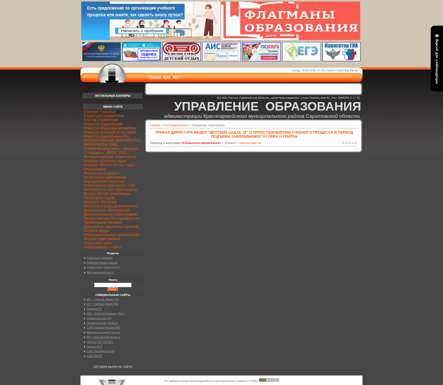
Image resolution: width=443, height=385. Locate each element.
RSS (175, 77)
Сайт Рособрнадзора (100, 351)
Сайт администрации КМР (103, 327)
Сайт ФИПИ (94, 356)
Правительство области (102, 322)
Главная (155, 77)
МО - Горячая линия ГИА (103, 299)
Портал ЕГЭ (94, 346)
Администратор (250, 142)
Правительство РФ (99, 318)
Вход (166, 77)
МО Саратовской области (103, 337)
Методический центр (100, 272)
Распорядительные (175, 125)
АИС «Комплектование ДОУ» (106, 313)
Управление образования (103, 267)
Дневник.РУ (94, 308)
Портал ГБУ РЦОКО (100, 341)
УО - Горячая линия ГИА (102, 303)
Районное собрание (100, 257)
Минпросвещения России (103, 332)
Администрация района (102, 262)
